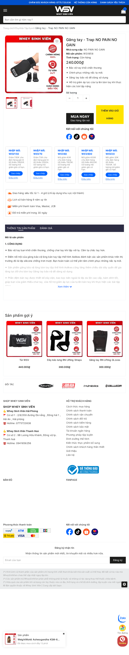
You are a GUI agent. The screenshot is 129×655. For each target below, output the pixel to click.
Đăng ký (117, 560)
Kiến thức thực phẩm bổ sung (83, 442)
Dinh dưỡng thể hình (77, 438)
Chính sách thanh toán (79, 410)
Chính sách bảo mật (77, 426)
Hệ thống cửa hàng (85, 2)
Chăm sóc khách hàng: (50, 2)
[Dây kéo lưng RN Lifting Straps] (64, 339)
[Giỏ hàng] (122, 11)
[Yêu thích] (57, 41)
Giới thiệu (71, 450)
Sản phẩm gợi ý (19, 315)
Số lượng (71, 92)
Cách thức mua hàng (78, 406)
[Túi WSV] (24, 339)
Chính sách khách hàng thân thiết (85, 446)
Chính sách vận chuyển (79, 414)
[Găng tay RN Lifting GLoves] (105, 339)
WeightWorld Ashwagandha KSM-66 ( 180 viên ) (45, 632)
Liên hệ (70, 454)
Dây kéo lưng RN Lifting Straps (64, 360)
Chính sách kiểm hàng (78, 422)
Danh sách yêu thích (112, 2)
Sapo (58, 585)
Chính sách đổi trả (76, 418)
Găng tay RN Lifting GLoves (104, 360)
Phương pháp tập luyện (79, 434)
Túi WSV (24, 360)
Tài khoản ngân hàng (78, 430)
